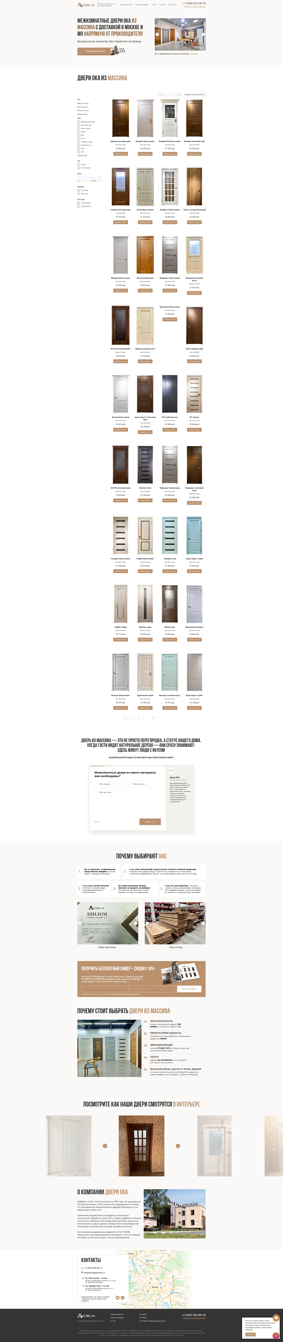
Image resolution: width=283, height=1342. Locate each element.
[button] (195, 6)
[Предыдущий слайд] (105, 1146)
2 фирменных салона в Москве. (178, 54)
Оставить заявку (189, 989)
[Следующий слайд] (178, 1146)
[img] (118, 50)
